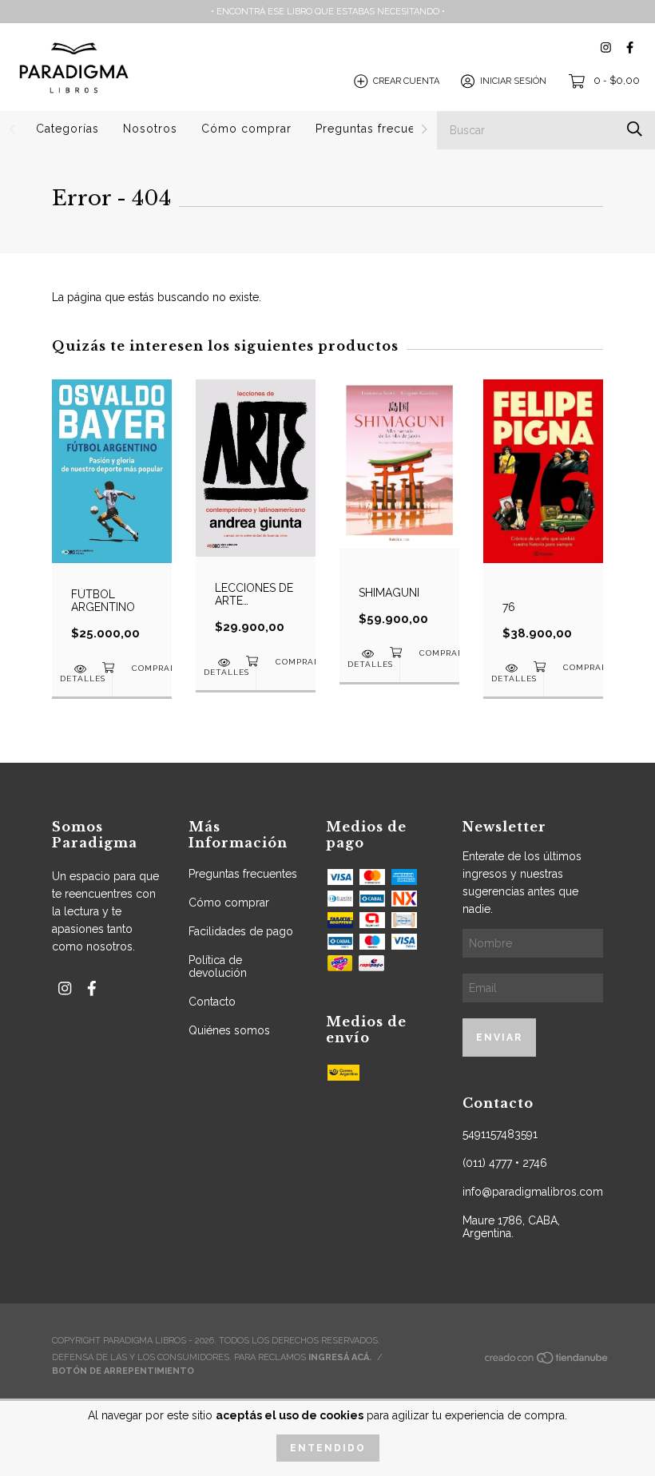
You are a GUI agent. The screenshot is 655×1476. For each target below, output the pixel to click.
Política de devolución (218, 966)
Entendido (328, 1448)
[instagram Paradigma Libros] (605, 47)
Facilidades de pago (241, 931)
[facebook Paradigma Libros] (630, 47)
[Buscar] (635, 129)
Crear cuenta (406, 81)
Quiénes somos (229, 1030)
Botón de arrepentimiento (123, 1371)
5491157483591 (500, 1134)
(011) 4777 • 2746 (504, 1163)
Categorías (67, 128)
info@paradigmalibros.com (532, 1191)
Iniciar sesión (513, 81)
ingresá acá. (339, 1357)
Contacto (212, 1001)
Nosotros (150, 128)
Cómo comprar (246, 128)
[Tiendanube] (547, 1362)
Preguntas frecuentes (378, 128)
